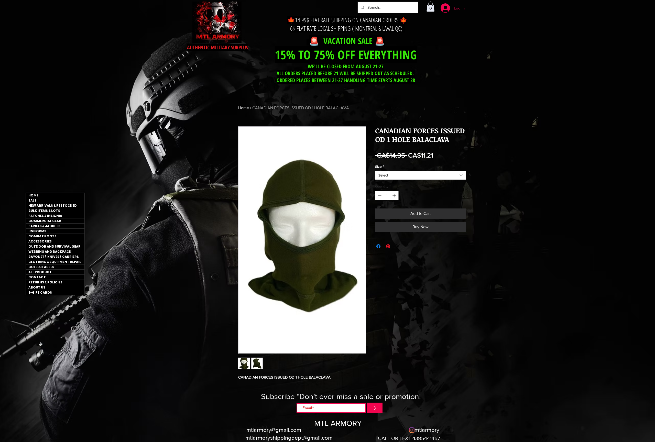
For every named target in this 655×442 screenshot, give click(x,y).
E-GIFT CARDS (40, 292)
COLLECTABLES (41, 267)
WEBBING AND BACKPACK (49, 251)
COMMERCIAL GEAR (44, 221)
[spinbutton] (386, 195)
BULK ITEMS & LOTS (44, 210)
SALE (32, 200)
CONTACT (37, 277)
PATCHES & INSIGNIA (45, 216)
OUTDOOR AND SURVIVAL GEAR (54, 246)
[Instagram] (411, 430)
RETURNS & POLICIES (45, 282)
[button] (430, 7)
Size (379, 166)
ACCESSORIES (40, 241)
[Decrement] (379, 195)
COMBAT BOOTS (42, 236)
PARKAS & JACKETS (44, 226)
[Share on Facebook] (378, 246)
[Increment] (394, 195)
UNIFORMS (37, 231)
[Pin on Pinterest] (388, 246)
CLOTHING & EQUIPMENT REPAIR (55, 262)
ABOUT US (36, 287)
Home (243, 108)
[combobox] (420, 175)
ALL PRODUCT (40, 272)
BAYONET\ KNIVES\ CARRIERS (53, 257)
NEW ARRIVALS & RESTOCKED (52, 205)
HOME (33, 195)
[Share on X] (398, 246)
